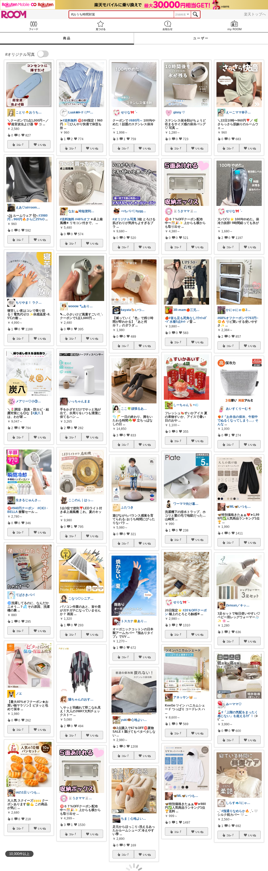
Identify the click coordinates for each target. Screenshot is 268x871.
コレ (18, 144)
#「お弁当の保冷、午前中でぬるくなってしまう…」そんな (237, 420)
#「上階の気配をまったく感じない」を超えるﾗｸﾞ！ (237, 714)
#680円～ (136, 120)
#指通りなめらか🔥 (235, 811)
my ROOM (234, 25)
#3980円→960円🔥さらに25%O (27, 217)
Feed (33, 25)
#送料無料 (70, 120)
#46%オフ (82, 219)
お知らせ (167, 25)
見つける (100, 25)
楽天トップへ (255, 14)
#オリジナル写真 (124, 219)
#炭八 (36, 413)
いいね (42, 144)
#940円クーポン (22, 508)
